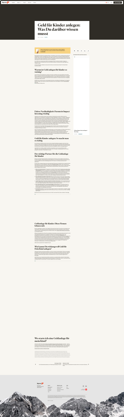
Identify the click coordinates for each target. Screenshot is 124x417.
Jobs (48, 391)
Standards (49, 390)
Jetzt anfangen (118, 2)
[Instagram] (83, 386)
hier (68, 192)
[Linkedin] (86, 386)
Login (111, 2)
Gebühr (18, 2)
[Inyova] (40, 383)
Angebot (13, 2)
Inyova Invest (54, 172)
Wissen (34, 2)
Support (67, 388)
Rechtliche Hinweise (60, 389)
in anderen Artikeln (55, 164)
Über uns (29, 2)
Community (49, 389)
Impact (24, 2)
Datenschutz (59, 388)
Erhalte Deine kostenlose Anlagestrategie (42, 348)
